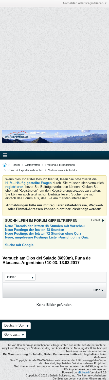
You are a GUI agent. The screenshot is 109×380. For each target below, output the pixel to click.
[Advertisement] (54, 65)
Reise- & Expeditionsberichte (25, 170)
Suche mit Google (19, 245)
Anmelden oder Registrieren (83, 3)
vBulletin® (84, 372)
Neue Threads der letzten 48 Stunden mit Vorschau (45, 226)
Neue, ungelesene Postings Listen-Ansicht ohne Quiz (47, 237)
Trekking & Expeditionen (60, 164)
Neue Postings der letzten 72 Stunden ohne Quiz (43, 233)
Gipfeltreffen (32, 164)
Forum (16, 164)
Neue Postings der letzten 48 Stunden (34, 230)
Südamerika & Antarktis (62, 170)
